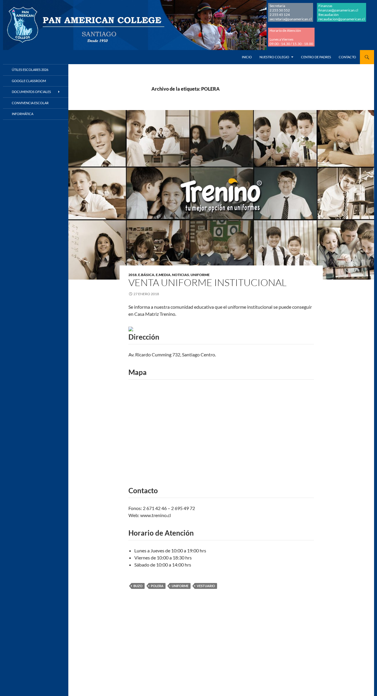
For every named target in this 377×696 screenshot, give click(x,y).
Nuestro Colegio (274, 57)
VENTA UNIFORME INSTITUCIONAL (207, 282)
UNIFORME (200, 275)
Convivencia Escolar (30, 103)
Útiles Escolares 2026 (30, 70)
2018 (132, 275)
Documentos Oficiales (31, 92)
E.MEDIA (163, 275)
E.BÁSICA (146, 275)
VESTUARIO (206, 586)
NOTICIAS (180, 275)
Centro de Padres (316, 57)
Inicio (247, 57)
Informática (22, 114)
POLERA (157, 586)
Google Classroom (29, 81)
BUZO (138, 586)
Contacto (347, 57)
